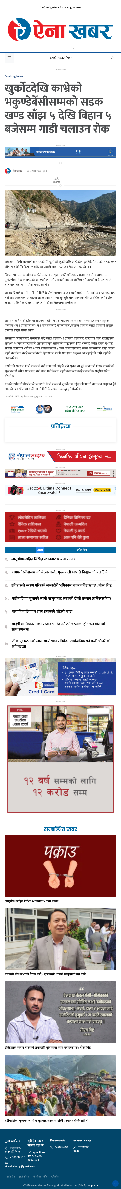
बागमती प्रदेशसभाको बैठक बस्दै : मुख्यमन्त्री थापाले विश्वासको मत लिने (59, 572)
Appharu (93, 1185)
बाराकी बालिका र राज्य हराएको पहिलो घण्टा (42, 611)
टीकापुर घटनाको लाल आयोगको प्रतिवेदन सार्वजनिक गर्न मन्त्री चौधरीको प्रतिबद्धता (61, 644)
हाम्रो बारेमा (24, 1177)
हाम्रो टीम (11, 1177)
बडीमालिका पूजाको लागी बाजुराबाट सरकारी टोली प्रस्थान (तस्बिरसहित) (61, 598)
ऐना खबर (17, 171)
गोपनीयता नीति (40, 1177)
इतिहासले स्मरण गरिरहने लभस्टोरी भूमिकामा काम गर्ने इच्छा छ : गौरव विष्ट (61, 585)
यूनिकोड (55, 1177)
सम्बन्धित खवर (60, 829)
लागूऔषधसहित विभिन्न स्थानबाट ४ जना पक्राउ (43, 559)
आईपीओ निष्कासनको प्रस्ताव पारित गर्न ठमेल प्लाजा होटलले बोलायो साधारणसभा (58, 627)
